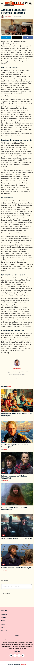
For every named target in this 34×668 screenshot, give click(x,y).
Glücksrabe (5, 449)
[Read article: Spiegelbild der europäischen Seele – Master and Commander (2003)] (17, 432)
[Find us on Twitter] (15, 655)
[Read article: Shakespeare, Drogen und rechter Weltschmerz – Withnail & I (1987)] (17, 463)
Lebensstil (3, 617)
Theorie (3, 620)
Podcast (3, 624)
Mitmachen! (4, 630)
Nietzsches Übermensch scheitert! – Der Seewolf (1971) (16, 568)
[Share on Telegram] (6, 37)
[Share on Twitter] (17, 37)
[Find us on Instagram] (23, 655)
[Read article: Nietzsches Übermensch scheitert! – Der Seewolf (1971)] (17, 555)
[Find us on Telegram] (11, 655)
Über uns (3, 627)
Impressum (23, 664)
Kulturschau (4, 614)
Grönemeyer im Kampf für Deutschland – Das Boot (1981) (16, 538)
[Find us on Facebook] (19, 655)
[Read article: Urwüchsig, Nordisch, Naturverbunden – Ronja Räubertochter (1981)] (17, 494)
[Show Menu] (2, 3)
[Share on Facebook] (28, 37)
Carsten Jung (9, 16)
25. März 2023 (17, 16)
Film (4, 410)
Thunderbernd (5, 480)
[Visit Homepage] (18, 3)
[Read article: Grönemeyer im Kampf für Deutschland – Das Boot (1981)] (17, 525)
